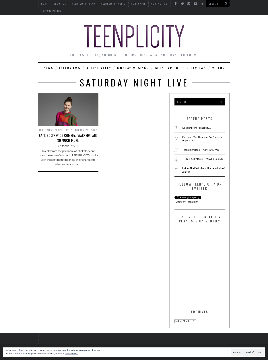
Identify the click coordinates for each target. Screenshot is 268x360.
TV (67, 130)
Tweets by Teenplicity (186, 201)
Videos (218, 68)
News (48, 68)
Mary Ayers (70, 145)
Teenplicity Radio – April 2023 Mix (200, 149)
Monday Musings (133, 68)
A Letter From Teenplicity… (196, 127)
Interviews (69, 68)
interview (46, 130)
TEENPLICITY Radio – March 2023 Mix (203, 158)
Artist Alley (98, 68)
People (59, 130)
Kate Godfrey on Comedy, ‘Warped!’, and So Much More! (68, 138)
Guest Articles (170, 68)
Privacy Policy (51, 10)
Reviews (198, 68)
